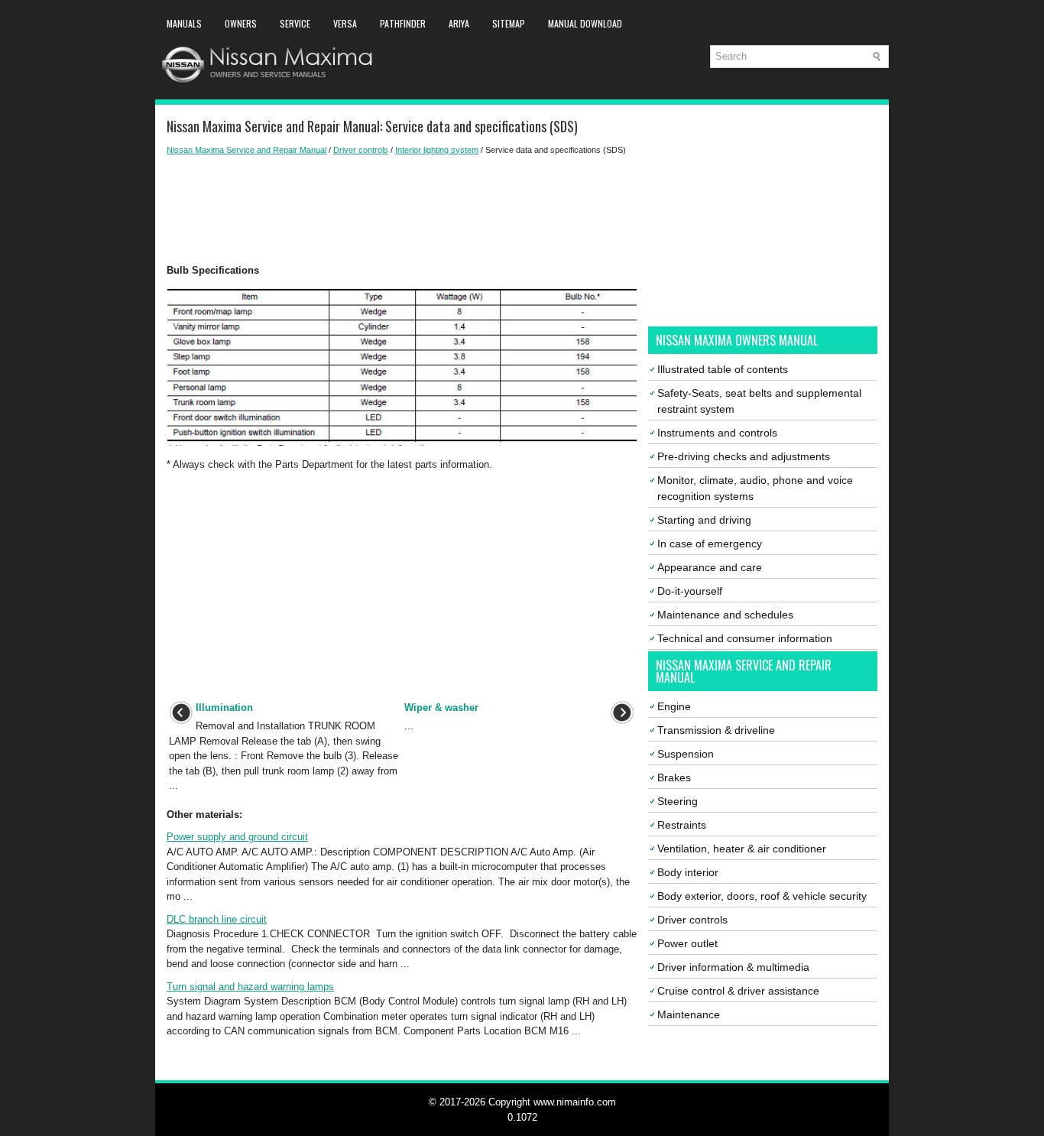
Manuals (184, 23)
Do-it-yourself (689, 591)
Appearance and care (709, 567)
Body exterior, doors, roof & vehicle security (762, 896)
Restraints (681, 825)
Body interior (687, 872)
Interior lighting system (436, 149)
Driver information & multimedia (733, 967)
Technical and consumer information (744, 638)
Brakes (674, 777)
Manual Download (585, 23)
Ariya (459, 23)
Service (295, 23)
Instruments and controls (717, 433)
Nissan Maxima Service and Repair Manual (246, 149)
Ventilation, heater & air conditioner (741, 848)
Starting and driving (704, 520)
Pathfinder (403, 23)
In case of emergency (709, 543)
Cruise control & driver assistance (738, 991)
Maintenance (688, 1014)
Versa (345, 23)
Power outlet (687, 943)
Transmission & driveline (716, 730)
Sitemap (508, 23)
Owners (241, 23)
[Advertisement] (402, 209)
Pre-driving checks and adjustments (743, 456)
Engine (674, 706)
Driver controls (360, 149)
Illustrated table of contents (722, 369)
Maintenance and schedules (725, 615)
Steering (677, 801)
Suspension (685, 754)
